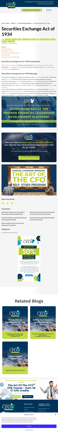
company (50, 89)
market (18, 67)
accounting (21, 85)
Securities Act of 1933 (7, 51)
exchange (14, 39)
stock (35, 77)
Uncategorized (15, 336)
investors (33, 39)
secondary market (44, 39)
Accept (29, 426)
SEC (38, 39)
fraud (19, 39)
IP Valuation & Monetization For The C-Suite (15, 322)
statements (4, 87)
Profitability (11, 335)
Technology (18, 335)
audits (13, 85)
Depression (8, 79)
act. (19, 69)
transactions (47, 65)
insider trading (26, 39)
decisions (18, 83)
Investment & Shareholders (24, 23)
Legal (21, 334)
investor (17, 81)
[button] (55, 414)
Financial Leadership (13, 334)
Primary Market (6, 55)
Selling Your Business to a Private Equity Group (43, 322)
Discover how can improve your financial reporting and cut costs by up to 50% (29, 144)
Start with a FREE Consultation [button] (30, 157)
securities (10, 67)
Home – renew (5, 23)
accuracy (51, 85)
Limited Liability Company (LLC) (15, 357)
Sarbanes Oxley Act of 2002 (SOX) (10, 57)
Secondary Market (6, 49)
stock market (11, 41)
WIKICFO (13, 23)
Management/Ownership (42, 336)
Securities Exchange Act (10, 65)
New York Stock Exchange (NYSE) (10, 53)
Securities (7, 93)
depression (7, 39)
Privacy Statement (29, 429)
